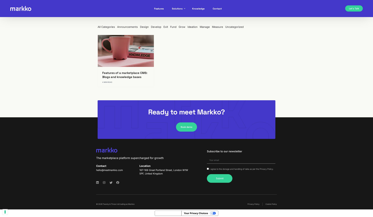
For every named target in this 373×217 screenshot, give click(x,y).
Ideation (193, 26)
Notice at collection (168, 213)
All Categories (106, 26)
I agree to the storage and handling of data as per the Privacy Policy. (241, 169)
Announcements (127, 26)
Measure (217, 26)
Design (144, 26)
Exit (165, 26)
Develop (156, 26)
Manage (205, 26)
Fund (173, 26)
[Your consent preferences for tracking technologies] (5, 212)
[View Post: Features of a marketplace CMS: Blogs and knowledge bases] (126, 51)
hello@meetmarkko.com (109, 170)
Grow (182, 26)
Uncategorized (234, 26)
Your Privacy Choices (196, 213)
